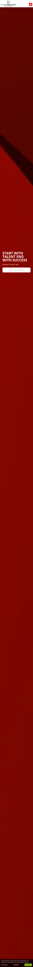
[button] (30, 4)
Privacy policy (4, 964)
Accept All (28, 964)
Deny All (16, 964)
